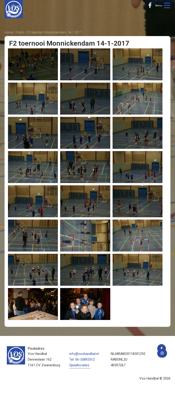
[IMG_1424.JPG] (85, 133)
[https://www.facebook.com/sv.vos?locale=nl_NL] (150, 6)
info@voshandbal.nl (84, 354)
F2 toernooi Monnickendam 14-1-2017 (54, 32)
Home (9, 32)
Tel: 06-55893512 (82, 359)
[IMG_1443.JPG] (85, 236)
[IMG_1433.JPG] (33, 201)
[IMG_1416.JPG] (137, 64)
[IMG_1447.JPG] (85, 270)
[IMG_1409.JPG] (33, 64)
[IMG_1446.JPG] (33, 270)
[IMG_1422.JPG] (33, 133)
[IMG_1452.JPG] (137, 270)
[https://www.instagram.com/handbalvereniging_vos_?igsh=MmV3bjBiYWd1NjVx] (162, 353)
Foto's (20, 32)
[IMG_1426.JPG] (137, 133)
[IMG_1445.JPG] (137, 236)
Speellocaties (79, 365)
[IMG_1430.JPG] (85, 167)
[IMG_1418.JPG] (85, 99)
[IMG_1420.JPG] (137, 99)
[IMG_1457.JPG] (85, 304)
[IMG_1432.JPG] (137, 167)
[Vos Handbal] (14, 9)
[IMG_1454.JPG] (33, 304)
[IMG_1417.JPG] (33, 99)
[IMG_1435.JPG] (85, 201)
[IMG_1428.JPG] (33, 167)
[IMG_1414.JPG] (85, 64)
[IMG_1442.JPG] (33, 236)
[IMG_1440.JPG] (137, 201)
